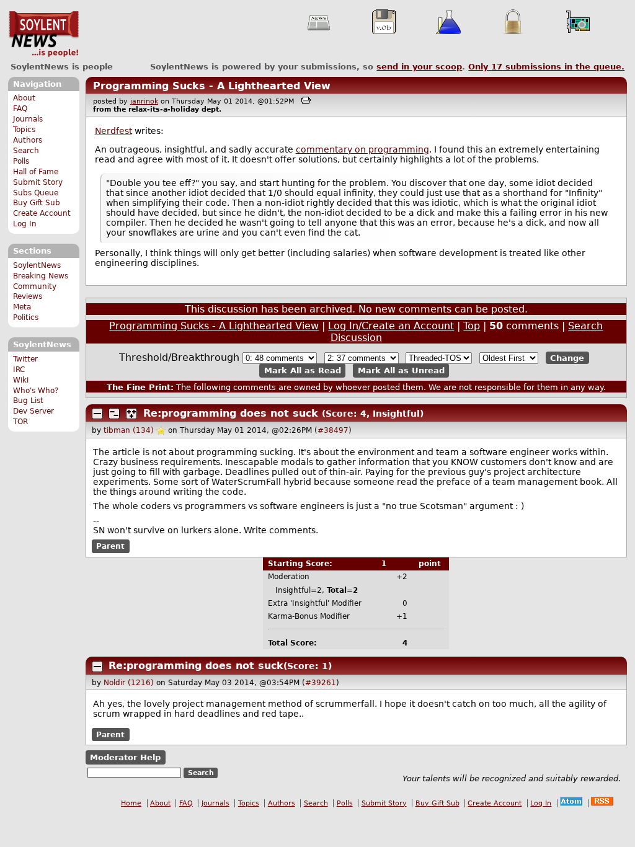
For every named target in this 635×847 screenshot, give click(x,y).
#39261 (320, 682)
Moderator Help (125, 757)
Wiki (21, 380)
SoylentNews (43, 34)
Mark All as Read (302, 370)
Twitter (25, 359)
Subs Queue (35, 192)
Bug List (28, 400)
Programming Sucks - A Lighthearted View (212, 86)
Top (471, 326)
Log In (25, 224)
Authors (27, 140)
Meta (22, 307)
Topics (24, 129)
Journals (28, 119)
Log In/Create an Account (391, 326)
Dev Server (33, 411)
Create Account (42, 213)
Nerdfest (113, 131)
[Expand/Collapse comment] (97, 413)
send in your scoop (419, 66)
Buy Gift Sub (36, 202)
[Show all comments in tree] (131, 413)
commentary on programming (362, 149)
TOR (20, 421)
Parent (110, 546)
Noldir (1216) (129, 682)
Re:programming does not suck (230, 413)
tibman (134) (129, 430)
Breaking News (40, 276)
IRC (19, 369)
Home (131, 803)
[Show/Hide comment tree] (114, 413)
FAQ (20, 108)
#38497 (333, 430)
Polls (21, 161)
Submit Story (38, 182)
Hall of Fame (35, 171)
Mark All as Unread (401, 370)
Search (26, 150)
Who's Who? (35, 390)
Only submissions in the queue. (546, 66)
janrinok (144, 101)
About (24, 98)
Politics (25, 317)
